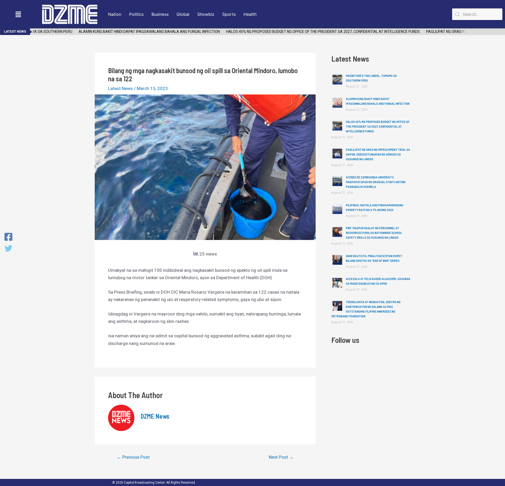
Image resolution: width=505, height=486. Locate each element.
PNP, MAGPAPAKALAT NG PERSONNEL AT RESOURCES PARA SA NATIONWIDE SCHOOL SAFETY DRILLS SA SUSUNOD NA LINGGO (374, 232)
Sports (229, 14)
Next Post (281, 457)
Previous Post (133, 457)
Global (182, 14)
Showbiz (205, 14)
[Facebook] (8, 237)
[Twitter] (8, 248)
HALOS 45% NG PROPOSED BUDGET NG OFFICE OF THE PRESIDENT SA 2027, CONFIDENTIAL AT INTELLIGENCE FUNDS (316, 31)
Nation (114, 14)
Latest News (120, 88)
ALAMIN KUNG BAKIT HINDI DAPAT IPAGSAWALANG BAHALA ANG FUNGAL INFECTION (142, 31)
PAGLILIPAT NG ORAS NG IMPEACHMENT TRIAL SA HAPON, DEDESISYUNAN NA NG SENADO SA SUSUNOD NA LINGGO (378, 154)
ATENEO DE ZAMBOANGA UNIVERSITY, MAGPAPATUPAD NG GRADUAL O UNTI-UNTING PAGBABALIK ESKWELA (376, 181)
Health (250, 14)
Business (160, 14)
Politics (136, 14)
